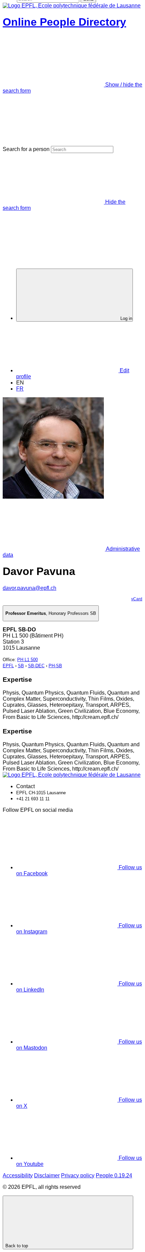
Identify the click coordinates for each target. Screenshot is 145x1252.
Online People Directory (64, 22)
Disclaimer (47, 1175)
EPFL (8, 665)
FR (20, 389)
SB (21, 665)
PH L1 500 (27, 659)
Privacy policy (77, 1175)
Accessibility (18, 1175)
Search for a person (26, 149)
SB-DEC (36, 665)
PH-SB (55, 665)
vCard (136, 599)
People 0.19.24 (114, 1175)
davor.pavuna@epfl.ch (29, 588)
